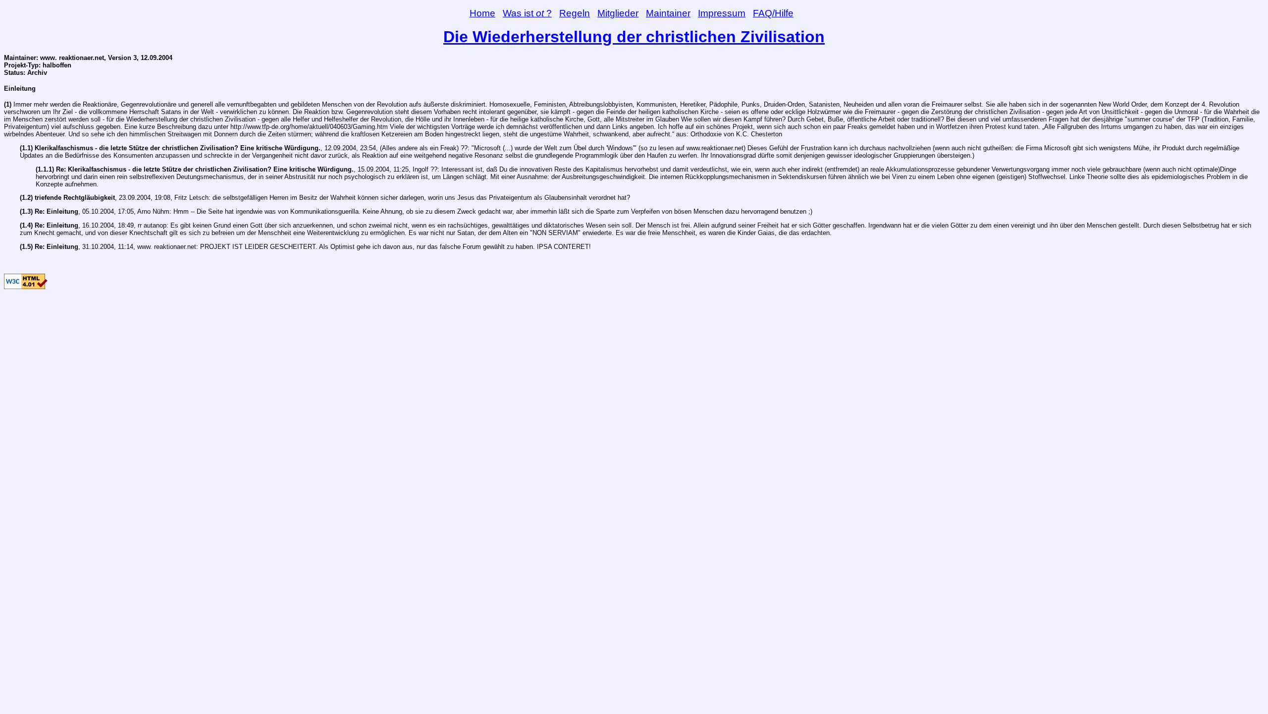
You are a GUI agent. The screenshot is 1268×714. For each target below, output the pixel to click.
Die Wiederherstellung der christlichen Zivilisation (634, 37)
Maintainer (668, 13)
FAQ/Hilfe (773, 13)
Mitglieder (617, 13)
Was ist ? (527, 13)
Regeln (574, 13)
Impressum (721, 13)
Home (482, 13)
